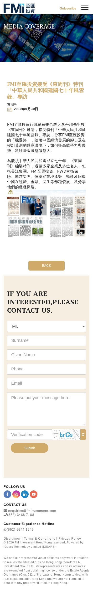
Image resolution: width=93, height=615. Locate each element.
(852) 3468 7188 (20, 515)
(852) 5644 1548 (20, 529)
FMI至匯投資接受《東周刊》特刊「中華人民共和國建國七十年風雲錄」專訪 (45, 90)
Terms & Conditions (39, 538)
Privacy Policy (69, 538)
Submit (29, 448)
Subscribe (68, 8)
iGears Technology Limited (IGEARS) (30, 546)
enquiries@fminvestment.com (32, 511)
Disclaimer (12, 538)
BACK (46, 265)
